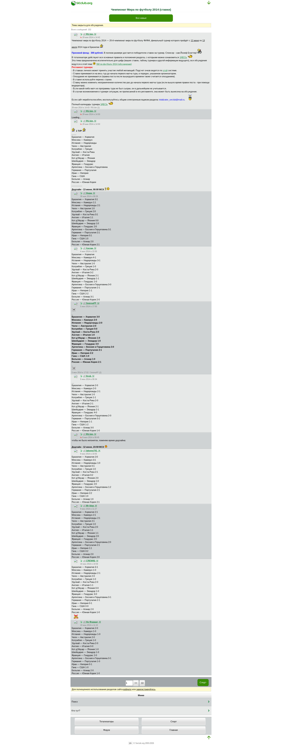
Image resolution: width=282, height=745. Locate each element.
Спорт (174, 721)
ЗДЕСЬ (183, 57)
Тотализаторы (106, 721)
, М (89, 34)
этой (165, 70)
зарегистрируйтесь (145, 689)
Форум (106, 730)
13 (142, 683)
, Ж (91, 450)
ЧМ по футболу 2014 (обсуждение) (114, 64)
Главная (173, 730)
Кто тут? (76, 710)
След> (203, 682)
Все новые (141, 18)
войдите (127, 689)
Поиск (75, 702)
